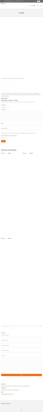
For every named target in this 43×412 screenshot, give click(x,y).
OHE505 (31, 153)
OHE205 (9, 153)
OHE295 (9, 238)
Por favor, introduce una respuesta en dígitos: (9, 135)
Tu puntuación (4, 104)
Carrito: (32, 5)
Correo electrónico (4, 128)
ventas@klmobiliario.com (7, 394)
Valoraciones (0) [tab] (4, 90)
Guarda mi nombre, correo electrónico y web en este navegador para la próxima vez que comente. (19, 133)
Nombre (2, 123)
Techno (9, 81)
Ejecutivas (6, 81)
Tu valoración (3, 109)
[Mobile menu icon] (41, 5)
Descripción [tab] (3, 87)
